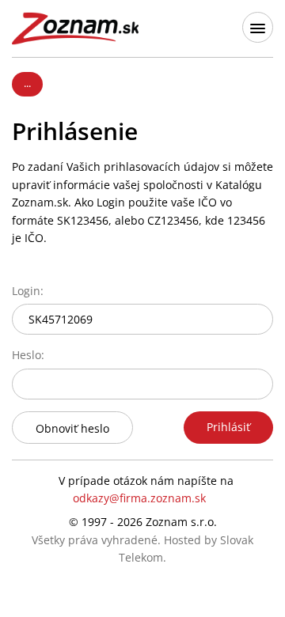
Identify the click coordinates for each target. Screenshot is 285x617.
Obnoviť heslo (72, 428)
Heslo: (28, 354)
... (27, 83)
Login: (28, 290)
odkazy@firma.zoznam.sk (139, 497)
